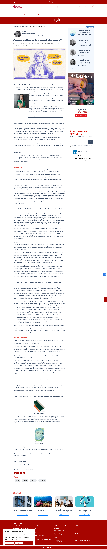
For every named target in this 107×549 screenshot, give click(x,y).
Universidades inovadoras (42, 539)
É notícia (77, 530)
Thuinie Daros (78, 526)
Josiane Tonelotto (58, 536)
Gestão (30, 14)
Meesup (77, 533)
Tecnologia (36, 14)
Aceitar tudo (28, 543)
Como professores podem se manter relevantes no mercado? (45, 117)
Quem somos (17, 525)
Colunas (82, 14)
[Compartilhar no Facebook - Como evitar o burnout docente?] (21, 473)
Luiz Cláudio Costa (58, 540)
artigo (17, 480)
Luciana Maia (57, 539)
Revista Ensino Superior (21, 529)
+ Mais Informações (22, 515)
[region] (19, 537)
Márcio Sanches (58, 541)
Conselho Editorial (68, 14)
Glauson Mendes (58, 534)
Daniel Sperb (57, 533)
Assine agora (81, 115)
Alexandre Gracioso (59, 530)
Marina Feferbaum (79, 525)
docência (33, 480)
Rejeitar (19, 543)
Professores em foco (20, 416)
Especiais (47, 14)
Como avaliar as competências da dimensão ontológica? (45, 282)
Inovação (23, 14)
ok (90, 142)
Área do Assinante (87, 2)
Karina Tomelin (57, 537)
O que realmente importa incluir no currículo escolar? (45, 209)
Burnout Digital (43, 379)
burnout (25, 480)
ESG (42, 14)
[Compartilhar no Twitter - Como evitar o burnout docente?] (18, 473)
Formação (16, 14)
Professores (42, 480)
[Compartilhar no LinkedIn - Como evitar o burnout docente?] (15, 473)
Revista (76, 14)
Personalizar (10, 543)
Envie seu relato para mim (49, 454)
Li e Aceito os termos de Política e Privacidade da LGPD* (81, 146)
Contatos (88, 14)
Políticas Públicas (56, 14)
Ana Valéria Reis (58, 532)
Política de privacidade (82, 540)
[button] (72, 68)
